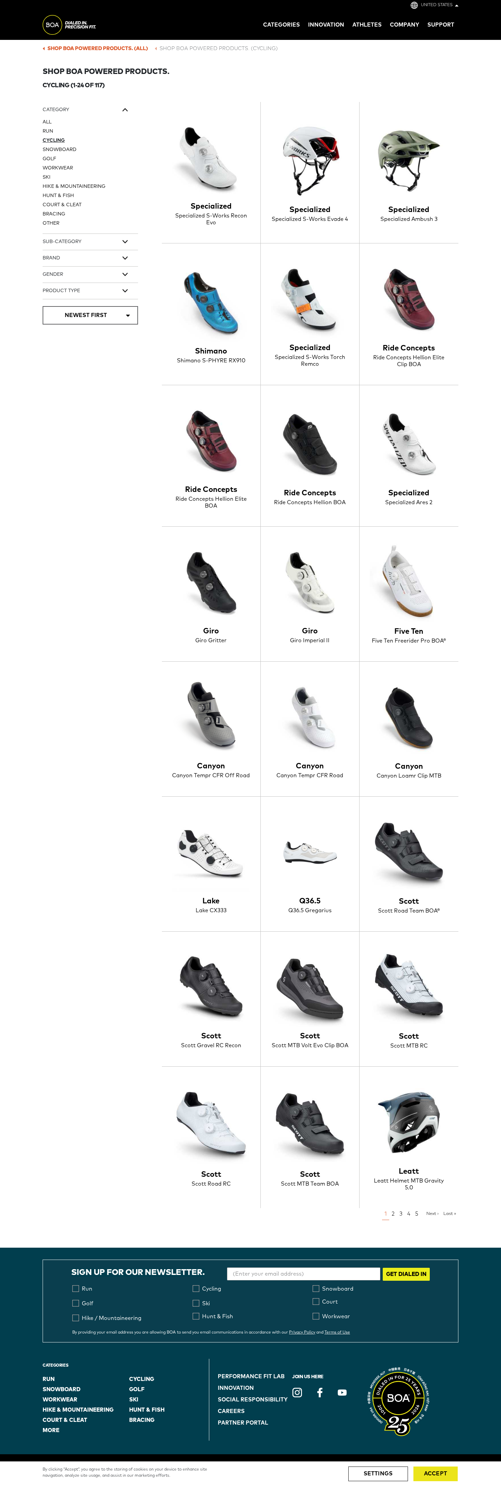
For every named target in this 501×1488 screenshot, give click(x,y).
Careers (231, 1411)
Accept (435, 1473)
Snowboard (59, 149)
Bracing (54, 214)
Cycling (54, 140)
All (47, 122)
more (51, 1430)
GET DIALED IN (406, 1274)
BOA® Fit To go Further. (84, 26)
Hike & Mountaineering (74, 186)
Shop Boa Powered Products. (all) (97, 48)
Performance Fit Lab (251, 1376)
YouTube (342, 1392)
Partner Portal (243, 1423)
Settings (378, 1473)
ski (133, 1399)
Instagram (297, 1392)
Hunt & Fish (58, 195)
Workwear (58, 168)
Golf (49, 158)
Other (51, 223)
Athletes (367, 25)
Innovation (236, 1388)
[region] (250, 1474)
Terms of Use (337, 1333)
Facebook (320, 1392)
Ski (46, 177)
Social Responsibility (253, 1399)
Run (48, 131)
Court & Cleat (62, 204)
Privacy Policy (302, 1333)
